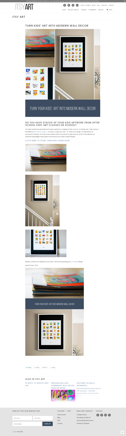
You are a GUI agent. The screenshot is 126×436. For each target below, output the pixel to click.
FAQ (98, 5)
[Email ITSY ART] (77, 5)
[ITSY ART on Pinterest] (68, 5)
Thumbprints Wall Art (84, 417)
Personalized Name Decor (85, 420)
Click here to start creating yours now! (47, 140)
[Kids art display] (62, 118)
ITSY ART (18, 17)
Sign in (111, 5)
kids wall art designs (40, 132)
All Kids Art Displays (83, 423)
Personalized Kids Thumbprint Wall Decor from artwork (62, 385)
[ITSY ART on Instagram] (73, 5)
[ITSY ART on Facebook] (64, 5)
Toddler (84, 10)
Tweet (29, 367)
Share (37, 367)
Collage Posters (82, 415)
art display (74, 262)
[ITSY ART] (24, 7)
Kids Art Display (73, 10)
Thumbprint (92, 10)
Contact (104, 5)
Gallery (101, 10)
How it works (86, 5)
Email (53, 367)
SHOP (64, 10)
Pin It (45, 367)
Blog (94, 5)
